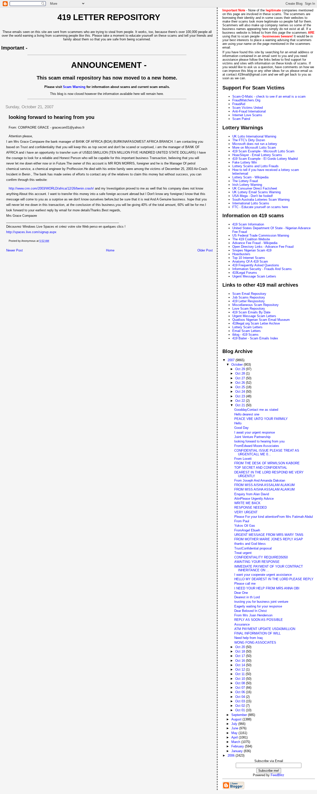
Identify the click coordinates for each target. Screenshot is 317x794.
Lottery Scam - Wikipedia (250, 177)
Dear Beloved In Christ (250, 611)
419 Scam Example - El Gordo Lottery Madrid (265, 159)
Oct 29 (240, 369)
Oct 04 (240, 697)
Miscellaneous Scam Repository (255, 305)
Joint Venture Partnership (252, 437)
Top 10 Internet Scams (248, 258)
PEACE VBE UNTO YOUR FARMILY (261, 419)
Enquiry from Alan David (251, 494)
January (237, 751)
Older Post (205, 250)
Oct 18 (240, 651)
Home (110, 250)
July (234, 724)
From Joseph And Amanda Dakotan (259, 480)
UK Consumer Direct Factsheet (254, 188)
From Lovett (243, 459)
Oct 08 (240, 683)
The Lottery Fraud (245, 181)
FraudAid (238, 104)
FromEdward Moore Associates (256, 446)
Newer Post (14, 250)
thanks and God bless (250, 544)
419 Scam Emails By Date (251, 312)
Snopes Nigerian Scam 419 (251, 250)
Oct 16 (240, 660)
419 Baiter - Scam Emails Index (255, 338)
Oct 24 (240, 391)
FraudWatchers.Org (246, 100)
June (235, 728)
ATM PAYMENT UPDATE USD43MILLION (264, 629)
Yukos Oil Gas (244, 525)
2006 (232, 755)
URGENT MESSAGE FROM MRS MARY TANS (268, 535)
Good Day (241, 428)
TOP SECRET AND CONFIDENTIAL (260, 467)
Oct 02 (240, 706)
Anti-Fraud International (249, 111)
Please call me (245, 583)
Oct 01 (240, 710)
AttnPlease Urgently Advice (254, 498)
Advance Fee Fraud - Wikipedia (254, 243)
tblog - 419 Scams (245, 334)
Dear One (241, 593)
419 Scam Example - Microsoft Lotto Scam (263, 151)
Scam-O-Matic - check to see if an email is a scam (269, 96)
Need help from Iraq (248, 638)
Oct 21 (240, 405)
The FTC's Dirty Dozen (248, 140)
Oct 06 (240, 692)
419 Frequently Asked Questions (255, 265)
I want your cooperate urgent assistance (263, 574)
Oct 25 (240, 387)
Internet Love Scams (247, 115)
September (239, 715)
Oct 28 (240, 373)
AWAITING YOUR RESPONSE (257, 562)
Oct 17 (240, 656)
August (236, 719)
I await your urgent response (254, 432)
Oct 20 (240, 647)
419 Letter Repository (108, 17)
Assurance (242, 624)
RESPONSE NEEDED (250, 507)
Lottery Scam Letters (247, 327)
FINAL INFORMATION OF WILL (257, 633)
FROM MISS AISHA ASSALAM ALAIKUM (264, 485)
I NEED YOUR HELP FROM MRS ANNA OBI (266, 588)
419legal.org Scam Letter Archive (256, 323)
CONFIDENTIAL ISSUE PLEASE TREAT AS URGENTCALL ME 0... (266, 452)
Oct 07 (240, 687)
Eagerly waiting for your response (258, 606)
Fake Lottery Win (244, 162)
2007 (232, 360)
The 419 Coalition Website (251, 239)
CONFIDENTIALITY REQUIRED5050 (261, 557)
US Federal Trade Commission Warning (260, 235)
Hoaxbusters (241, 254)
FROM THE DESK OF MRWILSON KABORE (267, 463)
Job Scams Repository (248, 297)
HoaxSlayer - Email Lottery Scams (257, 155)
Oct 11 (240, 674)
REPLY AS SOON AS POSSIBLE (258, 620)
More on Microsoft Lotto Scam (254, 147)
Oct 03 (240, 701)
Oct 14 (240, 665)
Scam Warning (74, 87)
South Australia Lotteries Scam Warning (261, 199)
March (236, 742)
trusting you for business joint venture (261, 601)
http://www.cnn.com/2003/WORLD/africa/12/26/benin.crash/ (51, 188)
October (237, 364)
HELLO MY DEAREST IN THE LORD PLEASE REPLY (274, 579)
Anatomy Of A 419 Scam (250, 261)
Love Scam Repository (248, 308)
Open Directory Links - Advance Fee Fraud (262, 246)
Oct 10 (240, 679)
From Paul (241, 521)
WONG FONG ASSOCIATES (255, 642)
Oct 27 (240, 378)
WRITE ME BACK (247, 503)
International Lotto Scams (250, 203)
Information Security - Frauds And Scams (262, 269)
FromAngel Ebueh (247, 530)
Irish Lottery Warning (247, 185)
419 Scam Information (248, 224)
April (235, 737)
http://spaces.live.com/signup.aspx (31, 232)
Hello (237, 423)
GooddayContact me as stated (256, 409)
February (238, 746)
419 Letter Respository (248, 301)
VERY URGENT (246, 512)
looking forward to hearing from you (259, 441)
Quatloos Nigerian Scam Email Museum (261, 320)
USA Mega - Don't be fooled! (252, 196)
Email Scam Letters (246, 331)
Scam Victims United (247, 108)
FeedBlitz (277, 775)
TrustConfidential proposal (253, 548)
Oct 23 (240, 396)
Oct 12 (240, 669)
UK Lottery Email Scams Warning (256, 192)
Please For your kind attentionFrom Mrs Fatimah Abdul (273, 517)
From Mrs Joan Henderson (253, 615)
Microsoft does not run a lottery (254, 144)
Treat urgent (243, 553)
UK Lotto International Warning (254, 136)
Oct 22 (240, 401)
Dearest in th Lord (247, 597)
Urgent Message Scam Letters (254, 276)
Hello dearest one (246, 414)
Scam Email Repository (249, 294)
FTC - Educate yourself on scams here (260, 207)
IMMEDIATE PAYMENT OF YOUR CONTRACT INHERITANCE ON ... (268, 568)
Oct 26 (240, 382)
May (234, 733)
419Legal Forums (244, 272)
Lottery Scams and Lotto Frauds (255, 166)
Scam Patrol (241, 119)
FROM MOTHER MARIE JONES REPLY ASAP (268, 539)
